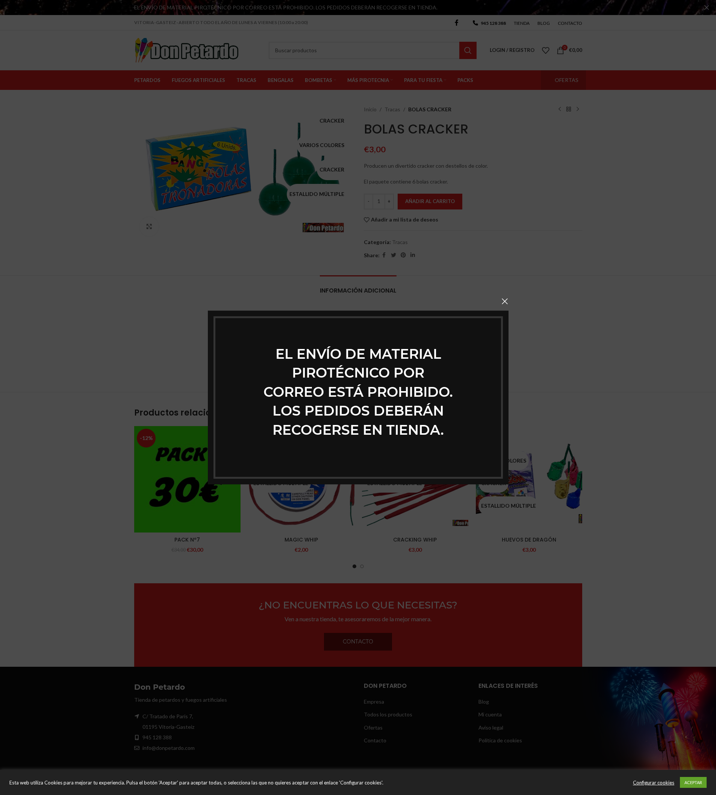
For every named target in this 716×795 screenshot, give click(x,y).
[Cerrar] (504, 301)
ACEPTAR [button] (693, 782)
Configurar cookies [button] (653, 783)
